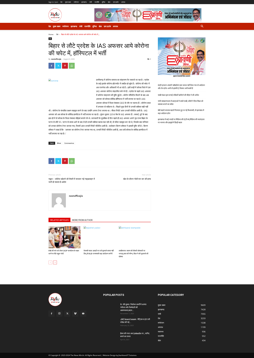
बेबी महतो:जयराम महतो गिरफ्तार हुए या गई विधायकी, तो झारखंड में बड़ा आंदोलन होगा (181, 111)
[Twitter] (58, 66)
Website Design (109, 355)
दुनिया (103, 2)
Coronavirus (69, 143)
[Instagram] (59, 313)
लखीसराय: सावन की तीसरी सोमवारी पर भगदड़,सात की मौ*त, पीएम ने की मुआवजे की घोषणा (133, 254)
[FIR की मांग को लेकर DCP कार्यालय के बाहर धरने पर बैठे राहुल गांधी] (65, 237)
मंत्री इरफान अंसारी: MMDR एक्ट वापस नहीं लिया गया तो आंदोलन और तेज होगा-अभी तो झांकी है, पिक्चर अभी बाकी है (181, 86)
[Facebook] (51, 66)
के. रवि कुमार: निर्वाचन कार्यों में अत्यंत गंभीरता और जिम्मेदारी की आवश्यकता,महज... (133, 307)
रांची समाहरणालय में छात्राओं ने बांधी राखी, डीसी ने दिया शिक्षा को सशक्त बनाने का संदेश (180, 102)
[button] (201, 26)
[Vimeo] (75, 314)
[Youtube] (83, 314)
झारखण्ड (84, 2)
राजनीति (97, 2)
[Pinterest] (65, 66)
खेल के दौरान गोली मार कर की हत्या (137, 179)
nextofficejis (56, 59)
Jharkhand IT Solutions (127, 355)
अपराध (123, 2)
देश (61, 2)
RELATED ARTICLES (59, 220)
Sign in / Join (53, 2)
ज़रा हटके (115, 2)
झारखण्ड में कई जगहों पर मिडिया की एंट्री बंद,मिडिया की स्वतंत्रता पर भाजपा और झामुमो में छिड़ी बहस (181, 121)
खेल (109, 2)
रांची (90, 2)
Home (51, 34)
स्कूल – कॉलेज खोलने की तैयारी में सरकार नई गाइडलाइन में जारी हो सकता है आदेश (72, 180)
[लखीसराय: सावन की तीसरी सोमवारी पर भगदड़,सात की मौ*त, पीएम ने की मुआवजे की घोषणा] (135, 237)
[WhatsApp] (72, 66)
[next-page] (55, 262)
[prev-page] (50, 262)
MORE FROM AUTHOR (82, 220)
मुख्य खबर (68, 2)
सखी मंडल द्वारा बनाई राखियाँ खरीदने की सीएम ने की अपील (178, 95)
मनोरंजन (76, 2)
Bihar (59, 143)
